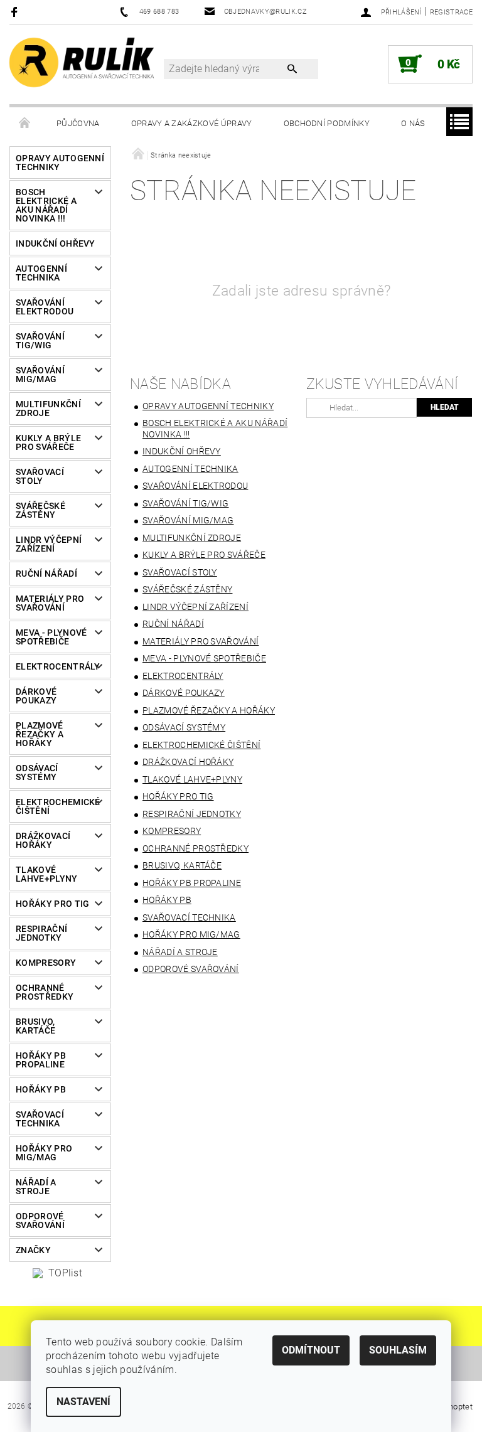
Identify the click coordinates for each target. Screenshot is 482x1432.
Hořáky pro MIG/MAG (44, 1152)
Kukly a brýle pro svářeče (48, 442)
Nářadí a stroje (36, 1186)
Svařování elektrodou (44, 306)
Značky (33, 1250)
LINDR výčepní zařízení (49, 544)
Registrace (451, 12)
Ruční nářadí (46, 574)
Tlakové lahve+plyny (47, 874)
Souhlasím (398, 1350)
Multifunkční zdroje (48, 408)
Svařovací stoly (40, 476)
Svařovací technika (40, 1118)
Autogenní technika (41, 273)
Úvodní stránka (25, 123)
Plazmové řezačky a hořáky (39, 734)
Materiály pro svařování (50, 603)
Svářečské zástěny (40, 510)
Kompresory (46, 963)
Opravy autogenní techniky (60, 162)
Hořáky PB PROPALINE (41, 1059)
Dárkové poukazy (36, 696)
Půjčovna (78, 123)
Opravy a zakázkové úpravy (191, 123)
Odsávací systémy (37, 772)
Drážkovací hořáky (43, 840)
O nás (413, 123)
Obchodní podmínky (327, 123)
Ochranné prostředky (44, 992)
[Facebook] (16, 11)
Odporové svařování (40, 1220)
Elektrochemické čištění (55, 806)
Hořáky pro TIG (52, 904)
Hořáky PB (41, 1089)
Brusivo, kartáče (35, 1026)
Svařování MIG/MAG (40, 374)
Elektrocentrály (55, 666)
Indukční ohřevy (55, 243)
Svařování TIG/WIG (40, 340)
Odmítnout (311, 1350)
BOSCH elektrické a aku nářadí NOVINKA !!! (46, 205)
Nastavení (83, 1402)
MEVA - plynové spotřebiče (51, 637)
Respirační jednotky (41, 933)
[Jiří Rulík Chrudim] (82, 62)
